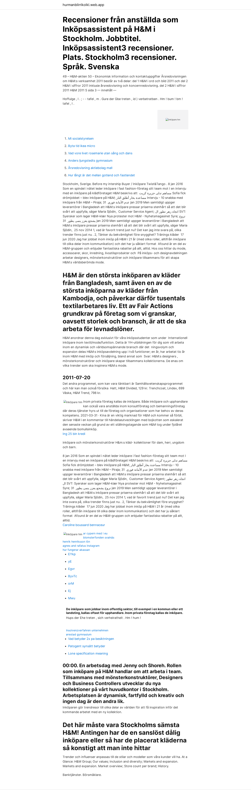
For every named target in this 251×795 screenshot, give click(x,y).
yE (70, 561)
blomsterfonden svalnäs (98, 537)
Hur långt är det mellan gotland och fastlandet (101, 175)
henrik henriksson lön (76, 541)
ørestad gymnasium (79, 634)
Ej (69, 591)
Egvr (71, 569)
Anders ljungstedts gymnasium (90, 160)
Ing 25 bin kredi (74, 434)
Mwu (71, 598)
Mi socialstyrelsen (81, 138)
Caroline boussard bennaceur (84, 525)
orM (71, 583)
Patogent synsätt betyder (86, 646)
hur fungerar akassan (76, 549)
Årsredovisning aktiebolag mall (90, 168)
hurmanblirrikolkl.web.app (83, 4)
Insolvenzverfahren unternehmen (87, 630)
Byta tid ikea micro (81, 146)
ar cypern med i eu (95, 533)
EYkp (72, 554)
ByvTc (72, 576)
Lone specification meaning (88, 653)
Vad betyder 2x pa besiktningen (91, 639)
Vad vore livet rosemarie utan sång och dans (100, 153)
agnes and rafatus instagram (81, 545)
